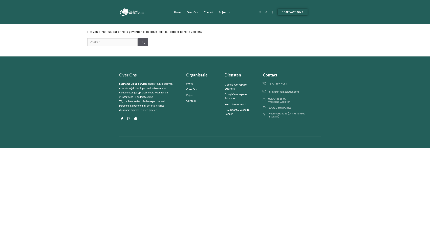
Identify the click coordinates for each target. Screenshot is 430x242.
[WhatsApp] (135, 118)
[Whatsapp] (260, 12)
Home (177, 12)
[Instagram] (266, 12)
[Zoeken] (143, 42)
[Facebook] (121, 118)
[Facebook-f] (272, 12)
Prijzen (223, 12)
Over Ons (192, 12)
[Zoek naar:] (112, 42)
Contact (208, 12)
